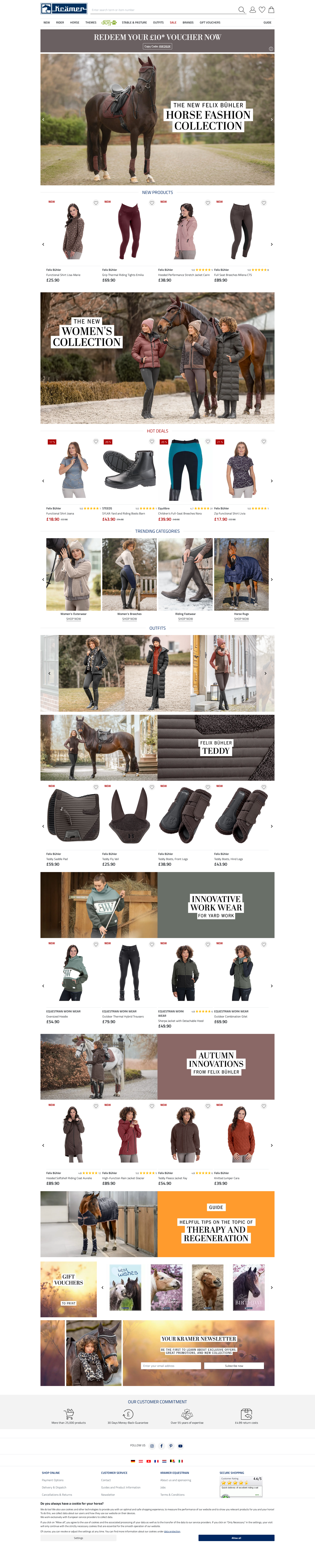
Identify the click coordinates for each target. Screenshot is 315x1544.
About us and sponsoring (175, 1480)
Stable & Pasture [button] (134, 22)
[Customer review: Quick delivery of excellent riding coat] (241, 1490)
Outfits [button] (158, 22)
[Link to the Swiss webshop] (149, 1461)
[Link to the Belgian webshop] (173, 1461)
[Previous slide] (43, 119)
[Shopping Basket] (271, 9)
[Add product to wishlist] (96, 202)
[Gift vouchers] (68, 1289)
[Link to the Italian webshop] (181, 1461)
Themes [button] (90, 22)
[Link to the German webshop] (134, 1461)
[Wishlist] (262, 9)
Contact (106, 1480)
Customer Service (114, 1473)
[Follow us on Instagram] (152, 1446)
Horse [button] (74, 22)
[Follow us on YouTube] (180, 1446)
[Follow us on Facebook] (161, 1446)
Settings (78, 1538)
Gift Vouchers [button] (210, 22)
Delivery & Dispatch (54, 1487)
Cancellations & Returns (57, 1494)
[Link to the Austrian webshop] (141, 1461)
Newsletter (108, 1494)
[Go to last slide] (43, 244)
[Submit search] (242, 10)
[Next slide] (272, 244)
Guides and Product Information (121, 1487)
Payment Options (52, 1480)
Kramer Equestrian (174, 1473)
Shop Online (51, 1473)
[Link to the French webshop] (157, 1461)
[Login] (253, 9)
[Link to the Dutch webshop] (165, 1461)
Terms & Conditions (172, 1494)
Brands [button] (188, 22)
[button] (109, 22)
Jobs (163, 1487)
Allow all (236, 1538)
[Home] (64, 8)
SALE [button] (173, 22)
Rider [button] (60, 22)
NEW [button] (47, 22)
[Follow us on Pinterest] (171, 1446)
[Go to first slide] (272, 119)
